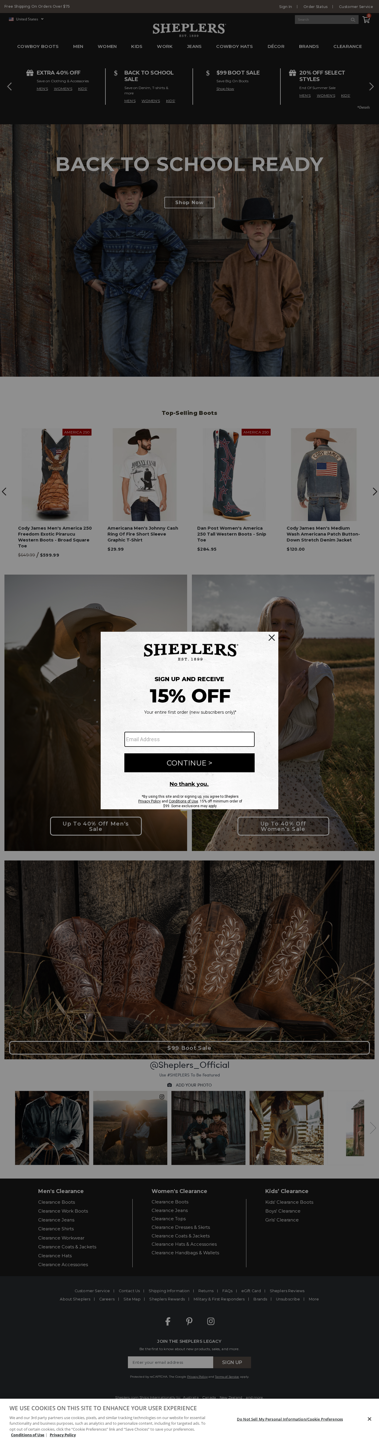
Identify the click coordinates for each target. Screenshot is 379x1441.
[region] (189, 1420)
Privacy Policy (63, 1434)
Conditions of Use (27, 1434)
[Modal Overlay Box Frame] (189, 720)
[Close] (369, 1419)
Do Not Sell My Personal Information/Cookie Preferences (290, 1419)
